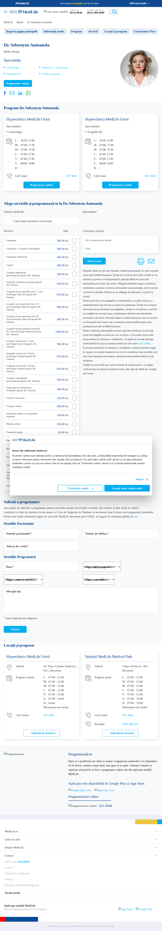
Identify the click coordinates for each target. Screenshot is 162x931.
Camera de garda (51, 73)
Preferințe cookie (78, 488)
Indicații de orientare (43, 733)
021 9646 (71, 175)
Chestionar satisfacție (17, 873)
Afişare (140, 479)
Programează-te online (83, 796)
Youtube (30, 897)
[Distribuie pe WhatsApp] (28, 92)
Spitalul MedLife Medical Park (108, 656)
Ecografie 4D (13, 73)
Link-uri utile (12, 839)
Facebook (6, 897)
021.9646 (105, 806)
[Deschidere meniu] (6, 10)
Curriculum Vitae (145, 31)
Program (76, 31)
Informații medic (54, 31)
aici (136, 516)
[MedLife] (24, 11)
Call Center (17, 861)
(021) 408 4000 (95, 12)
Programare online (156, 12)
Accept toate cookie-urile (127, 488)
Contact (9, 855)
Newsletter (123, 12)
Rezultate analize (141, 12)
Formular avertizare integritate (22, 885)
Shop (132, 12)
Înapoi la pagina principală (21, 31)
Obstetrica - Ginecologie (55, 67)
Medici (19, 22)
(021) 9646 (76, 12)
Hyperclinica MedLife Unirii (28, 119)
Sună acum (94, 261)
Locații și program (115, 31)
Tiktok (17, 897)
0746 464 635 (130, 724)
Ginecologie (12, 67)
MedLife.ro (11, 831)
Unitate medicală (13, 211)
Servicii (93, 31)
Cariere (9, 867)
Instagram (11, 897)
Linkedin (23, 897)
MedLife (8, 22)
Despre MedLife (14, 847)
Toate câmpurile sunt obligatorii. (20, 618)
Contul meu (150, 12)
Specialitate (89, 211)
